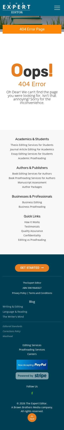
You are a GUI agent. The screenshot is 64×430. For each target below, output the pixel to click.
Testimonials (32, 226)
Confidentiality (32, 235)
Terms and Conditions (40, 293)
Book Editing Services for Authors (32, 173)
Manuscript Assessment (32, 182)
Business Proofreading (32, 206)
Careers (32, 354)
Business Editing (32, 202)
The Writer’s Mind (13, 316)
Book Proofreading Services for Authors (32, 178)
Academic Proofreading (32, 158)
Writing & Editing (13, 306)
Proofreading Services (32, 349)
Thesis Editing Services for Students (32, 145)
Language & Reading (15, 311)
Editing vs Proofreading (32, 239)
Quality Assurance (32, 231)
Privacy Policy (19, 293)
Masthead (8, 336)
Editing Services (32, 345)
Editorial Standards (12, 326)
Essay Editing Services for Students (32, 153)
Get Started (30, 267)
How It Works (32, 222)
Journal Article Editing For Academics (32, 149)
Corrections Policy (11, 331)
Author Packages (32, 187)
